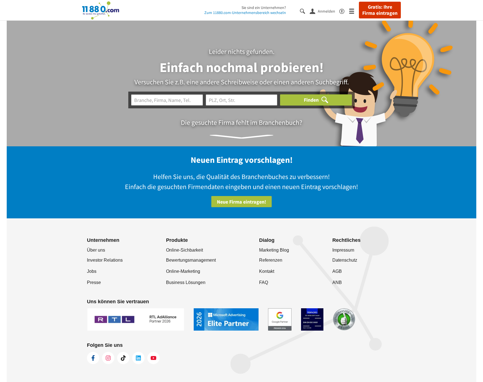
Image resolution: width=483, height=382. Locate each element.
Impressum (343, 250)
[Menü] (354, 10)
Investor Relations (105, 260)
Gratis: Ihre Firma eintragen (379, 10)
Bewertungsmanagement (191, 260)
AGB (337, 271)
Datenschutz (344, 260)
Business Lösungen (185, 282)
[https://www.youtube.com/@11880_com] (153, 358)
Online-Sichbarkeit (184, 250)
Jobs (91, 271)
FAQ (263, 282)
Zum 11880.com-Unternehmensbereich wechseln (245, 12)
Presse (94, 282)
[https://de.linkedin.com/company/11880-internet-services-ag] (138, 358)
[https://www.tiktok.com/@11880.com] (123, 358)
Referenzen (270, 260)
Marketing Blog (274, 250)
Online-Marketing (183, 271)
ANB (337, 282)
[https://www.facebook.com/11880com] (93, 358)
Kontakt (266, 271)
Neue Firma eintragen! (241, 202)
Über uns (96, 250)
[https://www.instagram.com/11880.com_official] (108, 358)
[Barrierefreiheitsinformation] (344, 10)
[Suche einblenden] (305, 10)
